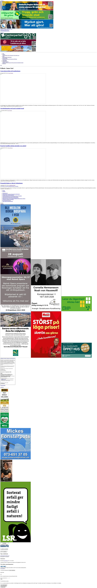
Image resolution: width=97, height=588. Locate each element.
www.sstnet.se (2, 568)
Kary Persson (11, 73)
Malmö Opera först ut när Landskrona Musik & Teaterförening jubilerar (13, 198)
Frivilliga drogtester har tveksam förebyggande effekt (12, 195)
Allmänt (3, 55)
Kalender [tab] (3, 191)
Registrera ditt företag (13, 59)
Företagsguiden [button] (4, 58)
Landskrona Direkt (12, 185)
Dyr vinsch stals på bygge (6, 200)
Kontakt (22, 62)
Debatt (3, 57)
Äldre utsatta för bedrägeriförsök (7, 201)
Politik (16, 55)
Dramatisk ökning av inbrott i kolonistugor (11, 183)
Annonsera (10, 62)
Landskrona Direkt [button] (5, 61)
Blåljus (6, 55)
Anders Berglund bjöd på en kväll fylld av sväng (10, 196)
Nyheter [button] (3, 54)
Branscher (8, 59)
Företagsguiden (2, 385)
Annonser (2, 0)
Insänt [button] (3, 56)
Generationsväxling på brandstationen (10, 71)
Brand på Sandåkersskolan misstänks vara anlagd (13, 145)
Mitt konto (4, 63)
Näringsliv (11, 55)
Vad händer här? (5, 193)
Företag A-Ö (4, 59)
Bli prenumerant (14, 62)
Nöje (14, 55)
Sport (18, 55)
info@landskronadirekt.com (4, 555)
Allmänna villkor (5, 62)
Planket (6, 57)
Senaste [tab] (3, 190)
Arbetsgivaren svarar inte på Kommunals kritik (11, 194)
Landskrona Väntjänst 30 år (8, 199)
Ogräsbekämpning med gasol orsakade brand (12, 108)
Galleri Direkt (4, 60)
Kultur (9, 55)
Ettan (3, 53)
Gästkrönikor (9, 57)
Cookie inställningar (12, 570)
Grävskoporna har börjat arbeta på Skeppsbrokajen (10, 197)
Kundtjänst (19, 62)
